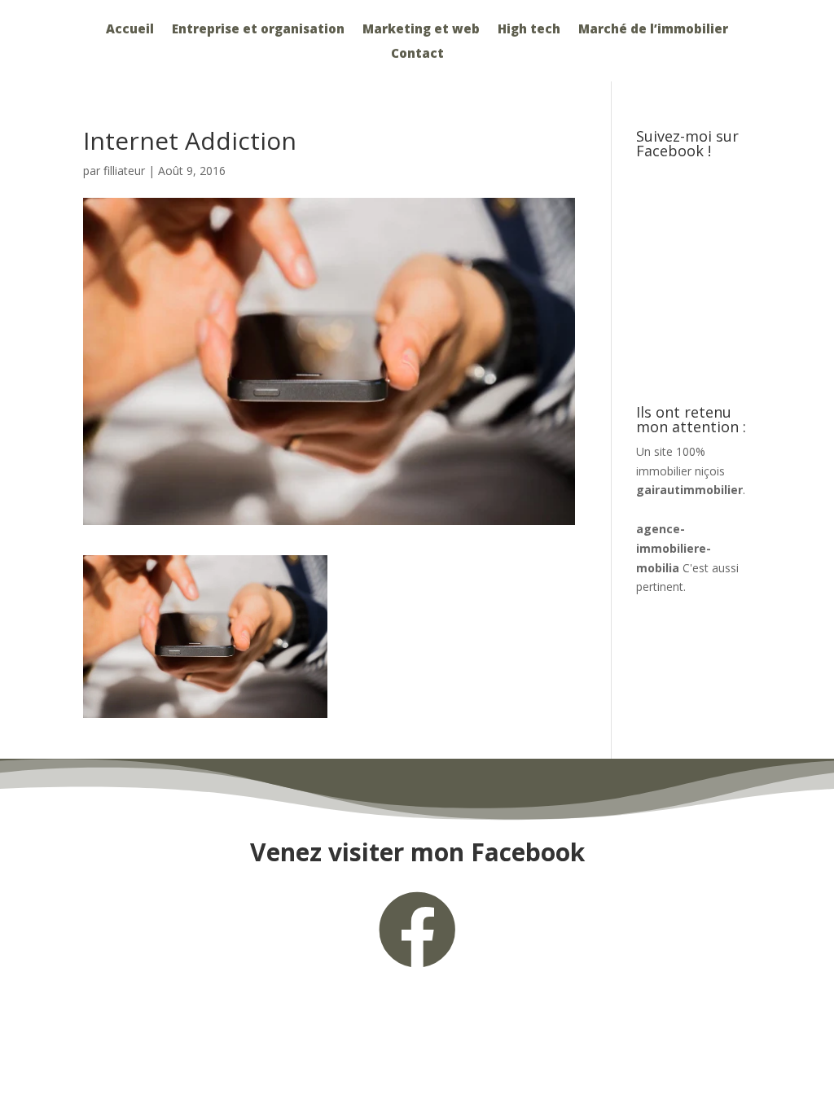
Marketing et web (421, 30)
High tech (529, 30)
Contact (417, 54)
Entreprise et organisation (258, 30)
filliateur (124, 170)
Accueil (130, 30)
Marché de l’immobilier (653, 30)
